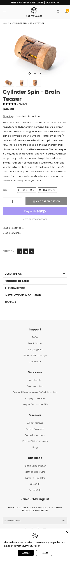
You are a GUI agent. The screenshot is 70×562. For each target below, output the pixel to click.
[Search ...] (58, 12)
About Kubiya (35, 423)
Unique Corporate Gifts (35, 404)
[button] (10, 103)
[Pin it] (31, 251)
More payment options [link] (35, 219)
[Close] (67, 531)
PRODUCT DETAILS (17, 281)
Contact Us (35, 361)
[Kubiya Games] (34, 12)
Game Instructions (35, 435)
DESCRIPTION (13, 274)
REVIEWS (10, 302)
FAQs (35, 337)
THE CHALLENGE (15, 288)
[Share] (19, 251)
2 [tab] (35, 73)
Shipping (8, 116)
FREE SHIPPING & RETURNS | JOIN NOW (35, 2)
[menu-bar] (7, 12)
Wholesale (35, 380)
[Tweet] (25, 251)
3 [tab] (40, 73)
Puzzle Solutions (35, 429)
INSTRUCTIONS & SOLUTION (23, 295)
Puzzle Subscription (35, 466)
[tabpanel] (35, 53)
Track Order (35, 343)
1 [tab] (29, 73)
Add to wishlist (13, 232)
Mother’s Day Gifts (35, 472)
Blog (35, 447)
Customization (35, 386)
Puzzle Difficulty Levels (35, 441)
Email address (12, 520)
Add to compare (14, 227)
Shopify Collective (35, 398)
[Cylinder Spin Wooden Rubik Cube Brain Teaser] (35, 53)
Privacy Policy (32, 545)
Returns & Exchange (35, 355)
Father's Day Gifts (35, 478)
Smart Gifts (35, 490)
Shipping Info (35, 349)
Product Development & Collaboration (35, 392)
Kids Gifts (35, 484)
